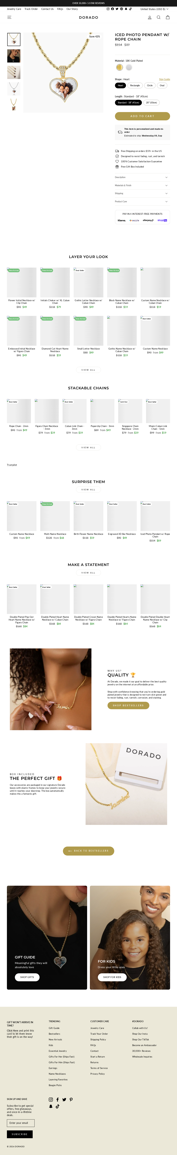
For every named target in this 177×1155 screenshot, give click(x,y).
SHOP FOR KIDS (112, 977)
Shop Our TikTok (140, 1039)
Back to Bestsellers (91, 850)
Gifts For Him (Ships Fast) (62, 1062)
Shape (122, 79)
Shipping (119, 193)
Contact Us (47, 9)
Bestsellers (54, 1033)
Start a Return (97, 1056)
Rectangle (135, 85)
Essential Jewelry (58, 1051)
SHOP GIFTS (27, 977)
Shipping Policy (98, 1039)
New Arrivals (55, 1039)
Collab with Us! (140, 1028)
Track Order (31, 9)
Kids (51, 1045)
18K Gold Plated (119, 67)
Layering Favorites (58, 1079)
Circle (150, 85)
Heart (120, 85)
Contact (94, 1051)
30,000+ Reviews (141, 1051)
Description (120, 177)
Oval (162, 85)
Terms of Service (99, 1068)
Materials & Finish (123, 185)
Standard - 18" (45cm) (128, 102)
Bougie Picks (55, 1085)
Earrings (53, 1068)
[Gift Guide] (47, 938)
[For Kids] (130, 938)
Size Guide (164, 79)
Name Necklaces (57, 1073)
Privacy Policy (97, 1073)
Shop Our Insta (140, 1033)
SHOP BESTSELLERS (128, 705)
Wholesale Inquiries (142, 1056)
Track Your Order (99, 1033)
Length (131, 96)
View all (88, 370)
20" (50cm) (151, 102)
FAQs (60, 9)
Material (129, 60)
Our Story (72, 9)
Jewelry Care (14, 9)
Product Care (121, 201)
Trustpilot (12, 464)
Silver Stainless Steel (129, 67)
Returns (94, 1062)
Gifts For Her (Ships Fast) (61, 1056)
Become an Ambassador (144, 1045)
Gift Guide (54, 1028)
